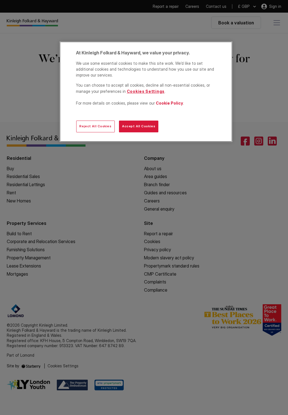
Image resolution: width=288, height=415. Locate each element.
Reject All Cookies (95, 126)
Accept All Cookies (138, 126)
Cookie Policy (169, 103)
